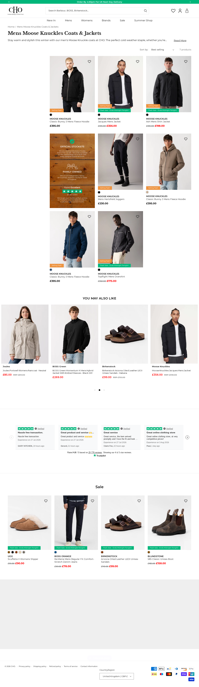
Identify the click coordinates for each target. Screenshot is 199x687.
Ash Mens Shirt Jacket (158, 121)
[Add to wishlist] (89, 61)
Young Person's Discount (16, 633)
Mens (68, 20)
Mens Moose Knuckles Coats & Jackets (37, 27)
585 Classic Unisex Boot (161, 559)
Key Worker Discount (14, 628)
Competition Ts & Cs (13, 611)
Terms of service (71, 666)
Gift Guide (98, 622)
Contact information (89, 666)
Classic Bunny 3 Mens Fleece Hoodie (69, 121)
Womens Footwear (103, 617)
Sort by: (144, 49)
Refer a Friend (10, 622)
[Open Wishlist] (173, 10)
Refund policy (55, 666)
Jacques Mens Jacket (109, 121)
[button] (68, 20)
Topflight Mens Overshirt (111, 276)
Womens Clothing (103, 606)
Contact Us (8, 606)
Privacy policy (24, 666)
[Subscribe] (190, 609)
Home (11, 27)
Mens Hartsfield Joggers (111, 199)
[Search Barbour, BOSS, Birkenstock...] (145, 10)
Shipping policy (39, 666)
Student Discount (12, 617)
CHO (13, 666)
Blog (5, 644)
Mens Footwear (101, 611)
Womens (87, 20)
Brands (106, 20)
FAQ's (54, 628)
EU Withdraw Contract (63, 633)
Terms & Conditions (61, 622)
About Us (7, 600)
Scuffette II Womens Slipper (23, 559)
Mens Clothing (101, 600)
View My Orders (59, 600)
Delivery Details (59, 606)
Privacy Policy (58, 617)
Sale (122, 20)
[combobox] (97, 10)
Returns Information (62, 611)
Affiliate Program (11, 639)
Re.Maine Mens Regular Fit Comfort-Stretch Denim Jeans (74, 560)
